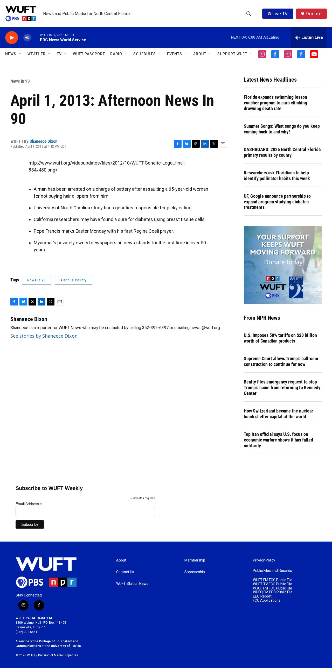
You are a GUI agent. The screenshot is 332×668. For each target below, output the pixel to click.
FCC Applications (266, 600)
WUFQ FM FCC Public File (273, 592)
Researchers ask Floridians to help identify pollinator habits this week (277, 175)
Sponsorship (194, 572)
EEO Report (262, 596)
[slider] (35, 37)
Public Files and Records (272, 571)
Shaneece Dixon (43, 141)
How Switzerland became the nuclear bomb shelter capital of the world (278, 413)
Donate (314, 13)
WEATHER (36, 54)
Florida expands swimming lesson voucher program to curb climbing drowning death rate (275, 102)
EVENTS (174, 54)
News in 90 (20, 81)
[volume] (27, 38)
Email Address (29, 503)
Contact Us (125, 572)
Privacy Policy (264, 560)
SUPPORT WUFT (232, 54)
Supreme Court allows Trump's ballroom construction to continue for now (281, 361)
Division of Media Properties (58, 655)
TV (59, 54)
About (121, 560)
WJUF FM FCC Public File (272, 588)
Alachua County (73, 280)
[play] (12, 38)
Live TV (280, 13)
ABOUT (199, 54)
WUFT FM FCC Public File (272, 580)
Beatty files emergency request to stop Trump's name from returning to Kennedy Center (282, 387)
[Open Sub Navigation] (20, 54)
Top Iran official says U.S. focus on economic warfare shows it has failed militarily (278, 439)
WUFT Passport (89, 54)
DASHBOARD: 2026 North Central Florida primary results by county (282, 152)
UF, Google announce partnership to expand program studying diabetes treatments (277, 201)
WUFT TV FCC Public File (272, 584)
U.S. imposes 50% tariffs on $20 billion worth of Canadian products (280, 338)
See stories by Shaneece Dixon (44, 336)
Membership (194, 560)
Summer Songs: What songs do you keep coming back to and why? (282, 128)
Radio (116, 54)
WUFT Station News (132, 584)
